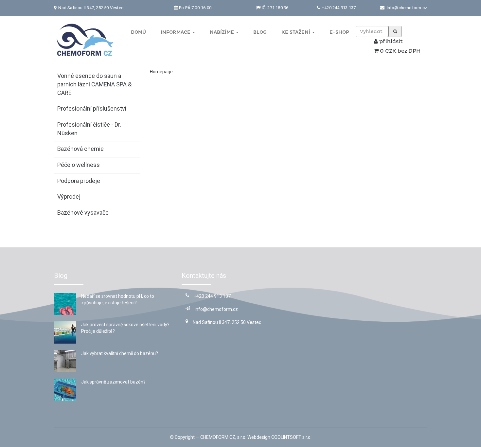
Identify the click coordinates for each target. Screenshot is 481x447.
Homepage (161, 71)
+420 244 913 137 (338, 7)
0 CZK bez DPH (399, 51)
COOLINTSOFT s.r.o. (291, 437)
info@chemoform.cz (407, 7)
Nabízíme (222, 32)
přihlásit (390, 41)
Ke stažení (296, 32)
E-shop (339, 32)
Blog (260, 32)
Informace (176, 32)
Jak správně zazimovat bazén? (113, 381)
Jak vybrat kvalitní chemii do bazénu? (119, 353)
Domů (138, 32)
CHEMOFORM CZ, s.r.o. (223, 437)
